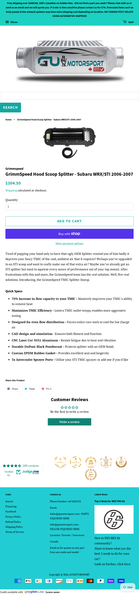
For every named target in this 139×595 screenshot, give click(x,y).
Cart (131, 22)
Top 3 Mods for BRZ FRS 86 (109, 501)
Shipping (11, 190)
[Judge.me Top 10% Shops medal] (121, 462)
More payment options (69, 243)
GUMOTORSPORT (79, 574)
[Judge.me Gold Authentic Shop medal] (60, 462)
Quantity (11, 200)
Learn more (53, 592)
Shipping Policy (14, 526)
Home (8, 119)
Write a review (69, 422)
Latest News (101, 494)
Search (9, 501)
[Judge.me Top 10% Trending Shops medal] (91, 474)
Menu (14, 22)
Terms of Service (14, 532)
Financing (10, 506)
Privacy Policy (13, 516)
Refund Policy (13, 521)
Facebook (10, 511)
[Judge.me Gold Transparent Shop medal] (75, 462)
